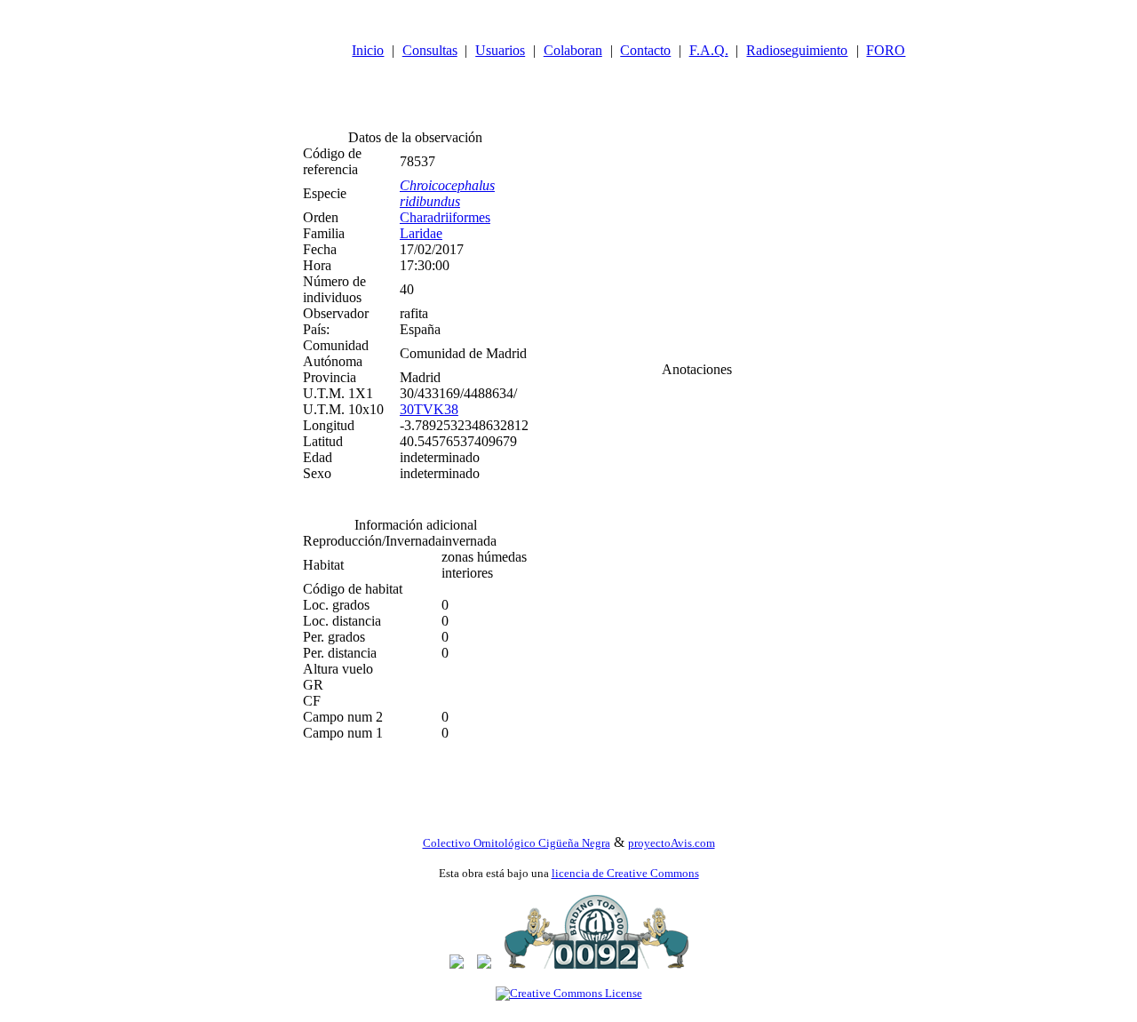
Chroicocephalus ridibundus (447, 193)
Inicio (368, 50)
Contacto (645, 50)
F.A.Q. (708, 50)
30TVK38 (429, 409)
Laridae (421, 233)
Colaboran (573, 50)
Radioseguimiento (796, 50)
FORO (885, 50)
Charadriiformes (445, 217)
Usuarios (500, 50)
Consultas (429, 50)
